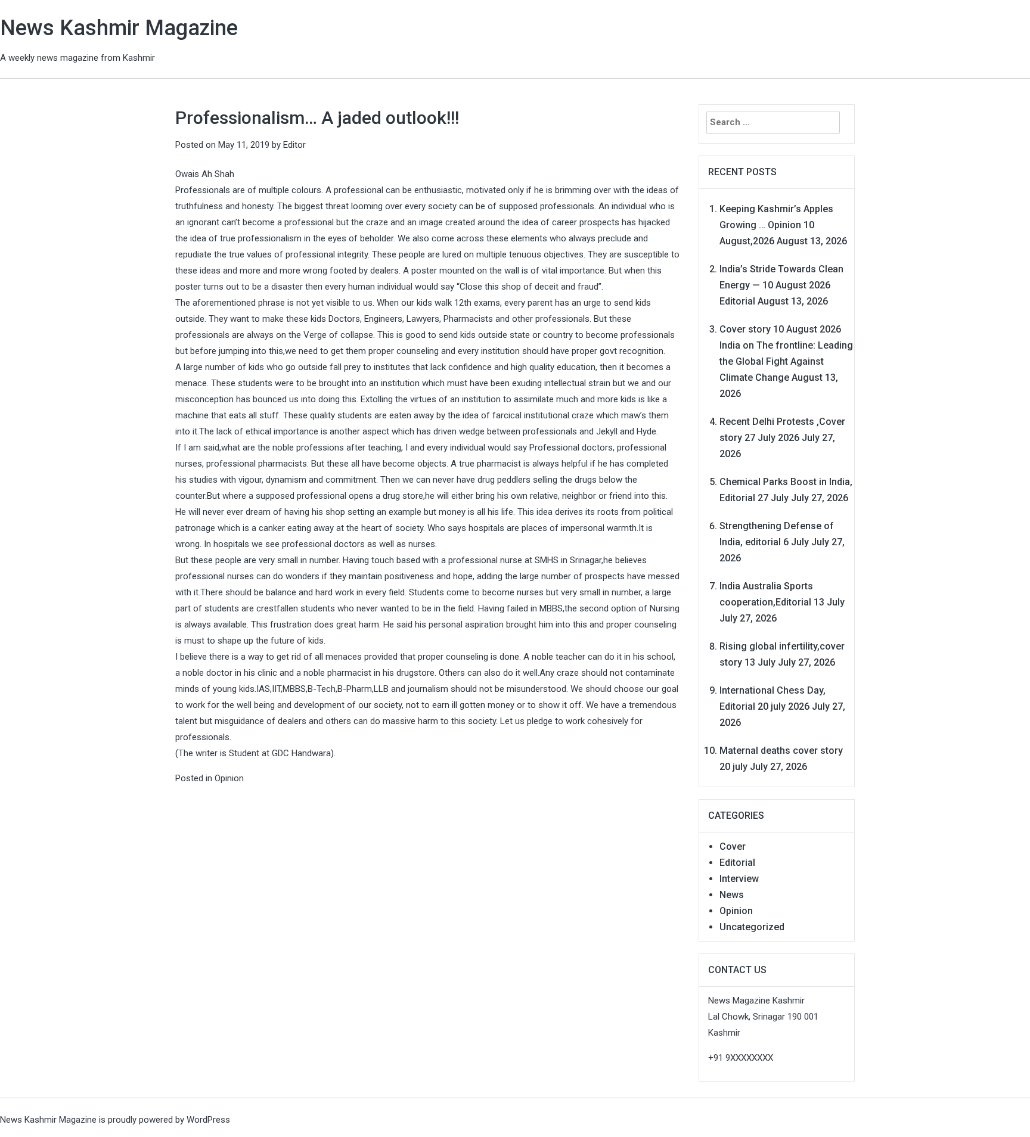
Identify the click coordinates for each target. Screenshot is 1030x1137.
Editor (294, 144)
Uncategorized (751, 927)
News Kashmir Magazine (119, 28)
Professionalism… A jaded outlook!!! (317, 117)
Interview (739, 878)
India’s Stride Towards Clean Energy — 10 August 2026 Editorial (781, 285)
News (731, 894)
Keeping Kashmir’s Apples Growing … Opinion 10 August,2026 (776, 225)
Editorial (737, 862)
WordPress (208, 1119)
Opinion (229, 778)
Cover (732, 846)
